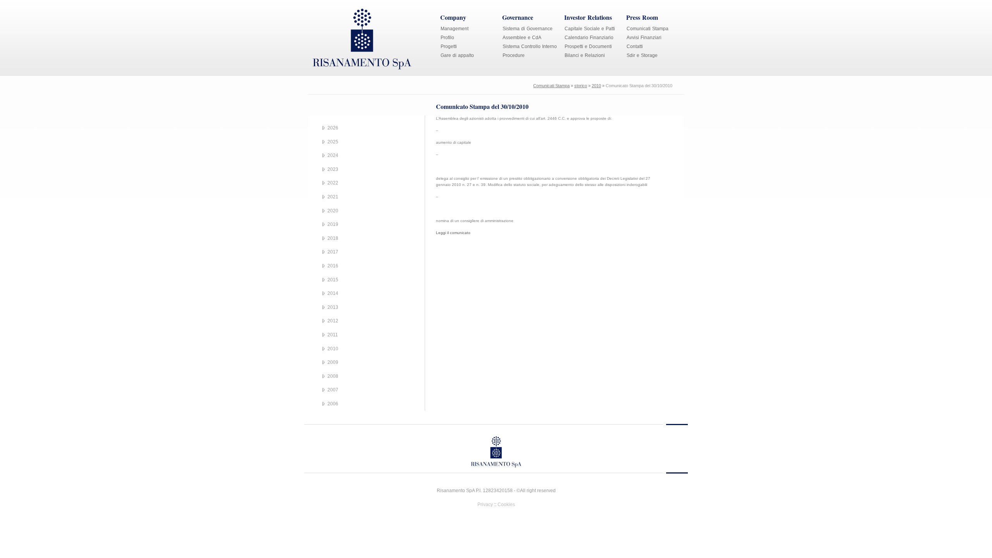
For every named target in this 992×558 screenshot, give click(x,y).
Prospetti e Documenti (588, 46)
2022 (332, 183)
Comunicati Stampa (647, 28)
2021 (332, 197)
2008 (332, 376)
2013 (332, 307)
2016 (332, 266)
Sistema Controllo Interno (530, 46)
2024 (332, 155)
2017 (332, 252)
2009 (332, 362)
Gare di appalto (457, 55)
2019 (332, 224)
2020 (332, 211)
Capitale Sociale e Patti (590, 28)
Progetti (449, 46)
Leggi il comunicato (453, 233)
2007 (332, 390)
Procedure (514, 55)
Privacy (485, 504)
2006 (332, 403)
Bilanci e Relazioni (585, 55)
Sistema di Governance (528, 28)
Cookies (506, 504)
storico (580, 85)
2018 (332, 238)
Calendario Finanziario (589, 37)
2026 (332, 128)
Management (454, 28)
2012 (332, 321)
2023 (332, 169)
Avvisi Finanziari (644, 37)
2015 (332, 279)
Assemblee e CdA (522, 37)
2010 (596, 85)
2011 (332, 335)
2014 (332, 293)
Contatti (635, 46)
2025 (332, 142)
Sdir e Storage (642, 55)
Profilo (447, 37)
